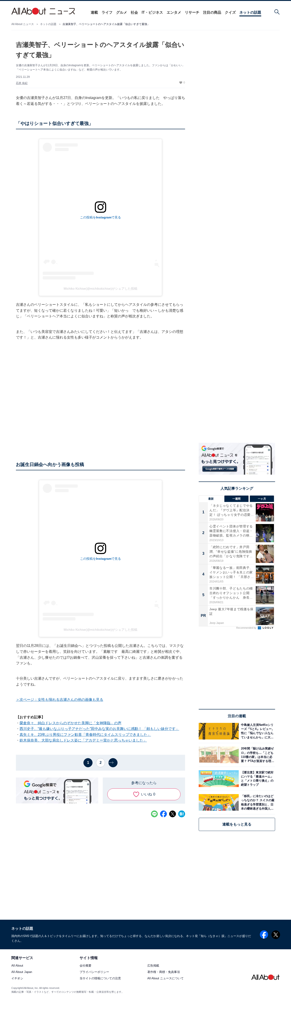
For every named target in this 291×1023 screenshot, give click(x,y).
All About (17, 965)
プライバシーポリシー (94, 972)
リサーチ (192, 12)
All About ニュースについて (165, 978)
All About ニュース (22, 24)
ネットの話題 (250, 12)
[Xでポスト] (172, 813)
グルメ (121, 12)
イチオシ (17, 978)
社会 (134, 12)
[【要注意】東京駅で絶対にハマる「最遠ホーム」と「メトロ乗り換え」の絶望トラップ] (257, 778)
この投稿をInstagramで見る (100, 217)
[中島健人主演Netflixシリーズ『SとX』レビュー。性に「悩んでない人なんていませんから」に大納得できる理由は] (257, 731)
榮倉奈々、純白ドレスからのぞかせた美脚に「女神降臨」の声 (70, 723)
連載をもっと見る (236, 824)
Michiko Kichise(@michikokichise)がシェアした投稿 (100, 288)
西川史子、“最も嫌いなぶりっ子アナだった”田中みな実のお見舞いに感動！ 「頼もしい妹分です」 (99, 729)
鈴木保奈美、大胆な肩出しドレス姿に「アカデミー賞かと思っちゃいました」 (83, 740)
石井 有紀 (22, 83)
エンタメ (174, 12)
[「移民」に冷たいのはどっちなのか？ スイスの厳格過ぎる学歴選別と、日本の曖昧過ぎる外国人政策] (257, 802)
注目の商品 (212, 12)
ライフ (107, 12)
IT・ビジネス (152, 12)
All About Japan (21, 972)
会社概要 (85, 965)
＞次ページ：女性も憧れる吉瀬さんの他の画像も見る (59, 699)
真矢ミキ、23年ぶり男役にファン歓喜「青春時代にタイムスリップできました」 (85, 735)
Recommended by (246, 627)
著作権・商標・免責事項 (163, 972)
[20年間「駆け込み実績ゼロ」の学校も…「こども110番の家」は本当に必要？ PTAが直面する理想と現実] (257, 755)
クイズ (230, 12)
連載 (94, 12)
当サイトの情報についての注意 (100, 978)
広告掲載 (153, 965)
